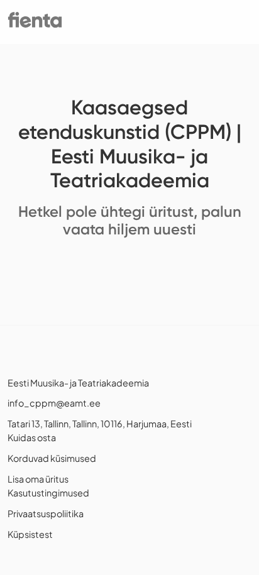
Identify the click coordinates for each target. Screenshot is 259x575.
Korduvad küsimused (52, 458)
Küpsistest (30, 534)
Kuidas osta (32, 437)
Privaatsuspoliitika (46, 513)
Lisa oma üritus (38, 479)
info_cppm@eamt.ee (54, 402)
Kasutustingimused (48, 492)
